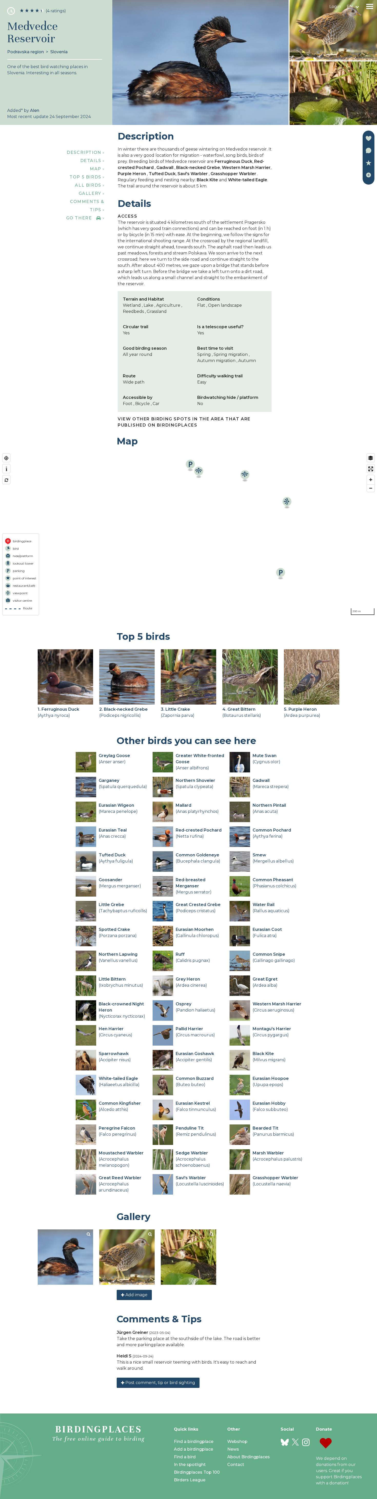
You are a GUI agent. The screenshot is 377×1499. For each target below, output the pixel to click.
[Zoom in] (370, 479)
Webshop (237, 1441)
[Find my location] (6, 458)
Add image (135, 1294)
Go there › (85, 218)
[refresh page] (6, 480)
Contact (235, 1464)
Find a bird (185, 1456)
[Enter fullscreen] (370, 469)
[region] (188, 534)
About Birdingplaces (248, 1456)
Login (335, 6)
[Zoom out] (370, 488)
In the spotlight (190, 1464)
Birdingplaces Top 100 (197, 1472)
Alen (34, 110)
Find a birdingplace (193, 1441)
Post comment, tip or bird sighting (159, 1382)
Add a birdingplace (193, 1449)
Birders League (189, 1479)
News (233, 1449)
